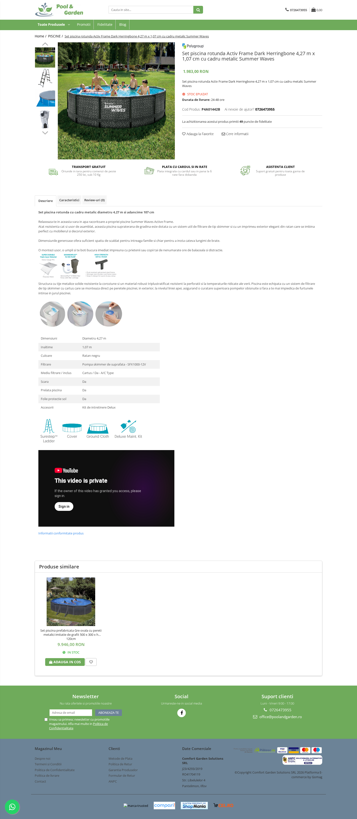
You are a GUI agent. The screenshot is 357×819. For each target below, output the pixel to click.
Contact (40, 781)
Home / (41, 36)
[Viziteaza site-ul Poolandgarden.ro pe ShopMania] (194, 805)
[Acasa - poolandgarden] (59, 9)
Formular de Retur (122, 775)
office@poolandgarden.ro (280, 716)
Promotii (84, 24)
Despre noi (42, 758)
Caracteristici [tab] (69, 200)
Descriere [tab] (45, 201)
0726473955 (280, 709)
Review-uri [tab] (94, 200)
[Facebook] (181, 713)
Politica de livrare (47, 775)
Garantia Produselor (123, 770)
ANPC (113, 781)
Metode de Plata (120, 758)
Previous (45, 44)
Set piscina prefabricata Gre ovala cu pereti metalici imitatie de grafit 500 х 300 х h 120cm (71, 634)
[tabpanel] (116, 100)
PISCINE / (56, 36)
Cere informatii (236, 133)
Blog (122, 24)
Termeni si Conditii (48, 764)
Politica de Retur (120, 764)
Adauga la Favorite (200, 133)
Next (45, 132)
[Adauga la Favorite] (91, 662)
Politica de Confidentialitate (55, 770)
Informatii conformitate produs (61, 533)
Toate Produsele (52, 24)
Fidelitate (104, 24)
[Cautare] (198, 10)
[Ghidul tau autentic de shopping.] (164, 805)
